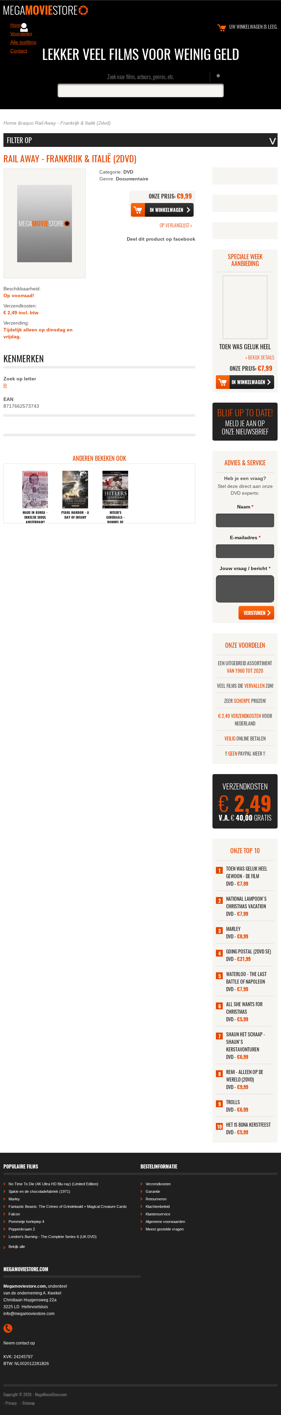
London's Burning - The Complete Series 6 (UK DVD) (53, 1237)
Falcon (14, 1214)
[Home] (140, 10)
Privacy (11, 1403)
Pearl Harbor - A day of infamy (75, 515)
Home (9, 123)
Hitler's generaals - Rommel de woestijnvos (115, 519)
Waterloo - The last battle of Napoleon (246, 977)
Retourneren (156, 1199)
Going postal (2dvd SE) (248, 951)
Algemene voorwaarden (165, 1222)
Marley (233, 928)
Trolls (233, 1102)
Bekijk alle (17, 1247)
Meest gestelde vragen (165, 1229)
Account (24, 27)
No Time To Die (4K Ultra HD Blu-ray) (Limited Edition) (53, 1184)
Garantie (153, 1191)
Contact (18, 50)
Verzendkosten (158, 1184)
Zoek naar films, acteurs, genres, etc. (140, 77)
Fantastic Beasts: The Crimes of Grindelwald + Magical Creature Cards (68, 1206)
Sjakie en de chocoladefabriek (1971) (39, 1191)
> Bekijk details (259, 357)
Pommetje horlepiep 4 (26, 1222)
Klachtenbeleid (158, 1206)
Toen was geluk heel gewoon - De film (246, 872)
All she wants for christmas (244, 1007)
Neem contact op (19, 1343)
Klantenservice (158, 1214)
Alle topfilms (23, 42)
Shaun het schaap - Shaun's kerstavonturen (245, 1042)
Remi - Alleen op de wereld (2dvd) (244, 1075)
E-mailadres (245, 537)
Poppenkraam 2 (22, 1229)
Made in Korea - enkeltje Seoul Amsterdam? (35, 517)
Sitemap (28, 1403)
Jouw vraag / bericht (245, 568)
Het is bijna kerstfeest (248, 1124)
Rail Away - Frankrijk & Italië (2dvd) (73, 123)
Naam (245, 506)
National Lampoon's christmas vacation (246, 902)
